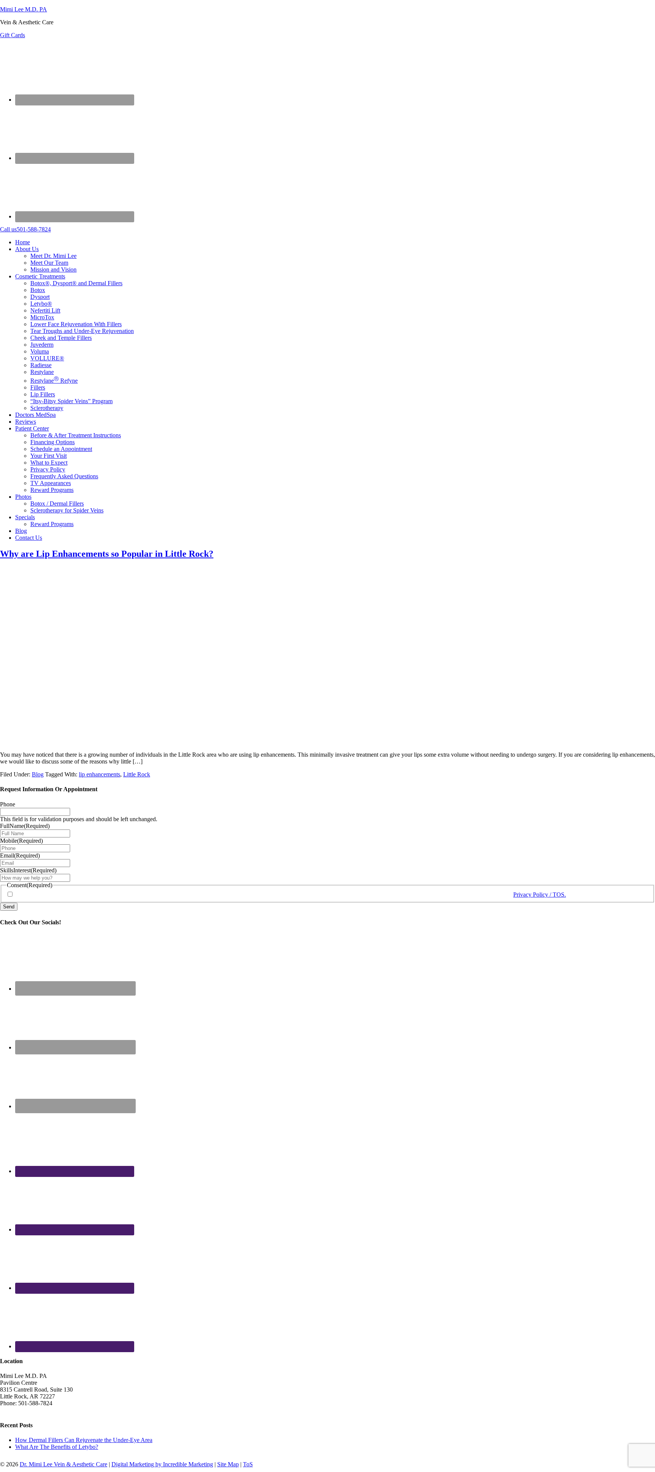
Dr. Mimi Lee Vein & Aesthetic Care (63, 1464)
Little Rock (136, 774)
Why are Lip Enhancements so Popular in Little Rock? (106, 554)
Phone (7, 804)
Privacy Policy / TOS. (539, 894)
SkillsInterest (28, 870)
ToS (248, 1464)
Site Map (228, 1464)
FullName (25, 826)
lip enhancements (99, 774)
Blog (38, 774)
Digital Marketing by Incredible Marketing (162, 1464)
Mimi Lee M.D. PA (23, 9)
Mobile (21, 840)
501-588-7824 (25, 229)
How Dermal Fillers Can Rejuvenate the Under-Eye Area (83, 1440)
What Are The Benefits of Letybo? (56, 1447)
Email (20, 855)
